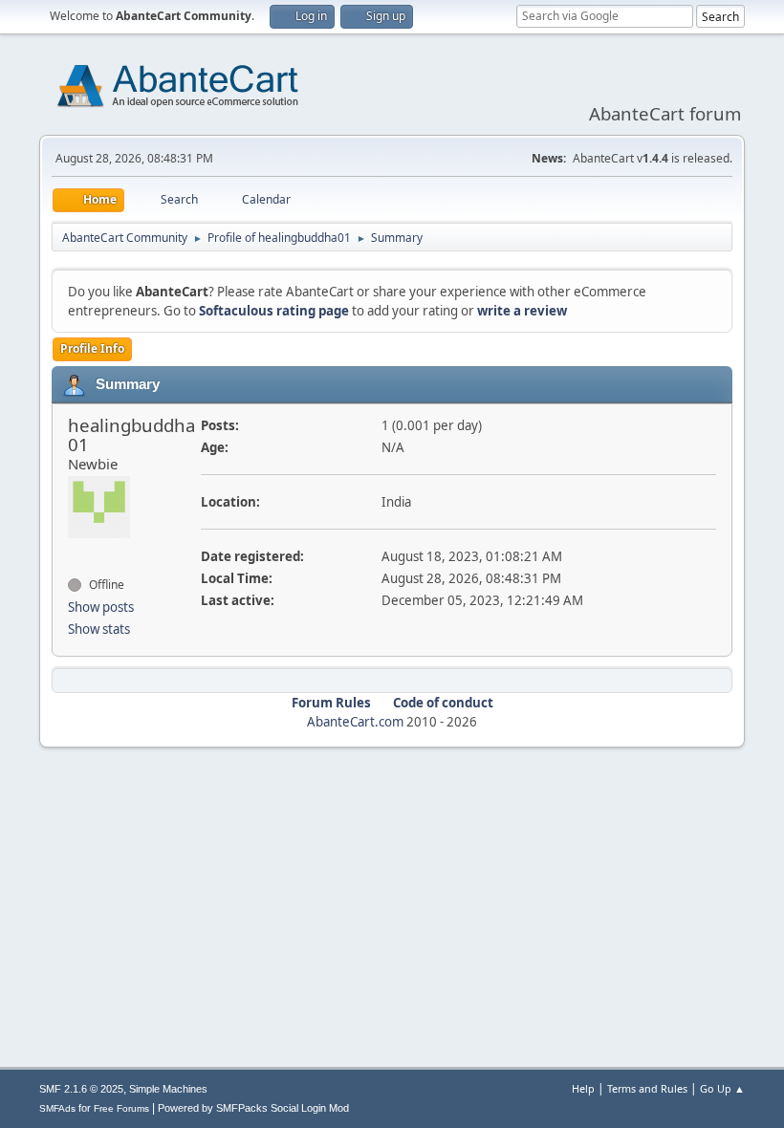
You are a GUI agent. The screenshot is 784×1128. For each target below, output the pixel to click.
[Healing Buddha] (75, 550)
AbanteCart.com (355, 721)
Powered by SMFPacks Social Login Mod (253, 1108)
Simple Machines (168, 1089)
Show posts (101, 607)
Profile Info (92, 348)
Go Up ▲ (722, 1088)
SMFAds (57, 1108)
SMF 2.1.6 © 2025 (81, 1089)
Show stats (99, 629)
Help (583, 1088)
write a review (522, 310)
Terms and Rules (647, 1088)
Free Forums (121, 1108)
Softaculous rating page (274, 310)
